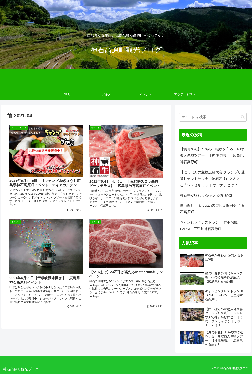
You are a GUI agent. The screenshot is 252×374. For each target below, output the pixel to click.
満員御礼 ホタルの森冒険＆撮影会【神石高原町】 (212, 209)
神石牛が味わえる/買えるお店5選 (206, 195)
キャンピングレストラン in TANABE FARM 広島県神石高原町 (209, 225)
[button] (242, 117)
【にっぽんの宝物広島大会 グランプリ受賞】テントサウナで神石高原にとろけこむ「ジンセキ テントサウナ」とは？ (212, 178)
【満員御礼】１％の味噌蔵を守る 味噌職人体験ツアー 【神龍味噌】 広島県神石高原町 (212, 155)
